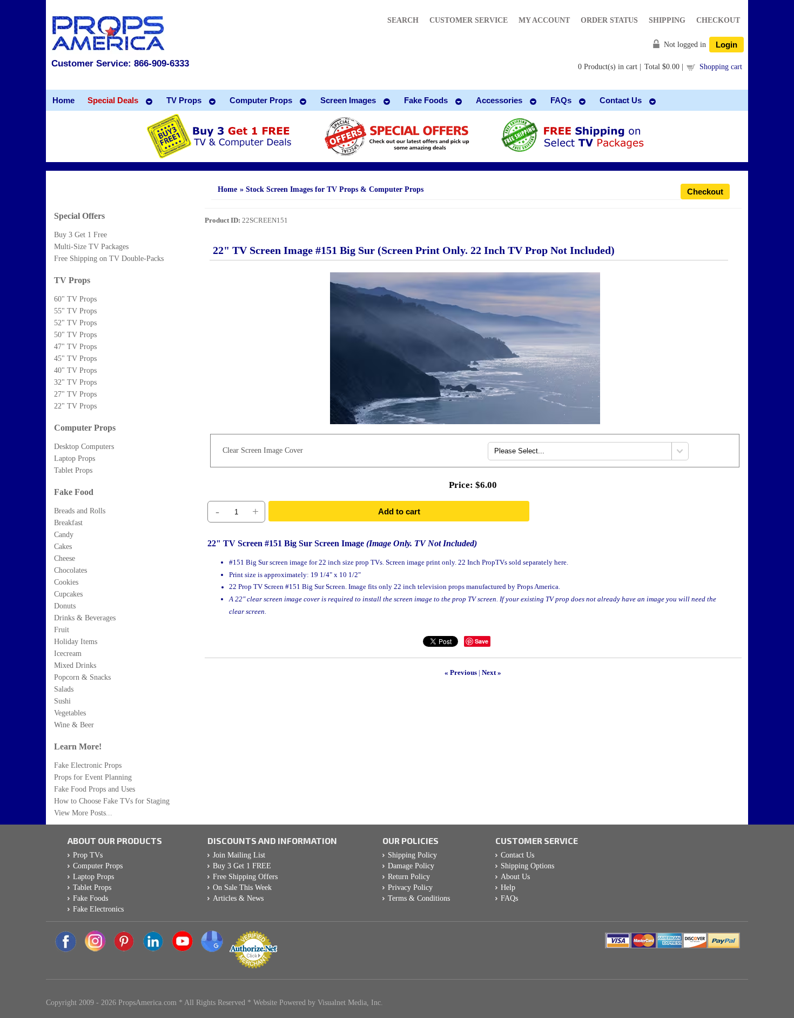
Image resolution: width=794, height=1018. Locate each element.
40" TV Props (75, 370)
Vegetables (70, 713)
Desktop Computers (84, 447)
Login (726, 45)
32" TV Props (75, 382)
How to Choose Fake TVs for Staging (112, 801)
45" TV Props (75, 358)
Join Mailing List (239, 855)
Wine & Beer (74, 725)
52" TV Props (75, 323)
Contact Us (517, 855)
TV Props (72, 280)
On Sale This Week (242, 887)
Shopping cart (720, 67)
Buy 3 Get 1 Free (80, 235)
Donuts (65, 606)
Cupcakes (68, 594)
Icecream (68, 653)
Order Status (609, 20)
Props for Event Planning (93, 777)
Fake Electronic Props (88, 765)
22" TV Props (75, 406)
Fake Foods (90, 898)
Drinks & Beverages (85, 618)
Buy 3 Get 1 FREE (242, 866)
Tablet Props (73, 470)
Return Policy (409, 877)
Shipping (667, 20)
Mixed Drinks (75, 665)
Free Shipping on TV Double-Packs (109, 258)
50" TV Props (75, 335)
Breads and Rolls (79, 511)
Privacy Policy (410, 887)
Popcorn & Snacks (82, 677)
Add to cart (399, 511)
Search (403, 20)
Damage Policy (411, 866)
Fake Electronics (98, 909)
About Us (515, 877)
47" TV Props (75, 347)
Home (227, 189)
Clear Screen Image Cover (263, 450)
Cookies (66, 582)
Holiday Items (75, 642)
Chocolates (70, 570)
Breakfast (68, 523)
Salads (63, 689)
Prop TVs (88, 855)
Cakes (63, 547)
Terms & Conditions (419, 898)
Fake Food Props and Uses (94, 789)
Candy (63, 535)
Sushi (62, 701)
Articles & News (238, 898)
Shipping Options (527, 866)
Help (508, 887)
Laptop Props (74, 458)
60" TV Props (75, 299)
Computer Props (85, 427)
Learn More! (78, 746)
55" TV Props (75, 311)
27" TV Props (75, 394)
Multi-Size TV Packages (91, 247)
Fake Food (73, 492)
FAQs (509, 898)
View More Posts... (83, 813)
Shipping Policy (412, 855)
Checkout (718, 20)
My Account (544, 20)
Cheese (64, 558)
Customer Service (468, 20)
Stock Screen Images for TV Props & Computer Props (334, 189)
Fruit (61, 630)
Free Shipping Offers (245, 877)
